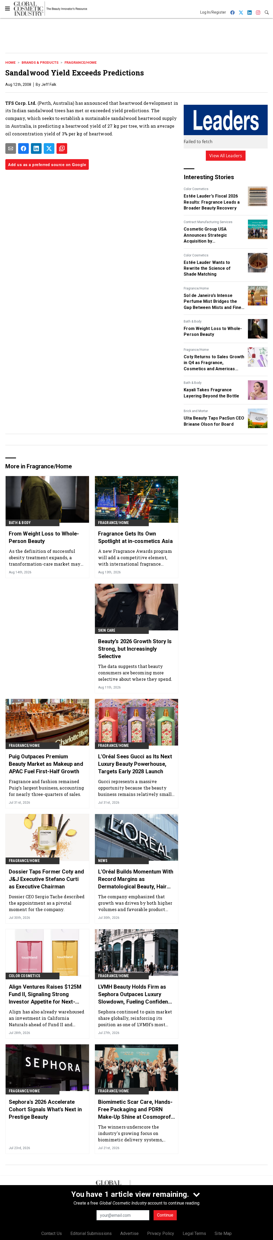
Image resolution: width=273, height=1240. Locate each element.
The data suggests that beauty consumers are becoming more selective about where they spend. (135, 672)
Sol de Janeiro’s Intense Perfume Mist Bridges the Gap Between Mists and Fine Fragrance (212, 302)
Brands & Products (40, 63)
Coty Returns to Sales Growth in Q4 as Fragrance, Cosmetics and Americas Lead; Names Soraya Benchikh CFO (214, 363)
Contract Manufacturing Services (208, 222)
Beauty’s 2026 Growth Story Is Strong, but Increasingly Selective (135, 648)
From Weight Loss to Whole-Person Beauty (213, 331)
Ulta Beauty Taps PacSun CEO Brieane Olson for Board (214, 421)
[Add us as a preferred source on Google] (62, 148)
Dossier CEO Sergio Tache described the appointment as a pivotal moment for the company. (47, 903)
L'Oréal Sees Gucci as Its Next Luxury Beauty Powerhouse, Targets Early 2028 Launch (135, 764)
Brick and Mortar (196, 411)
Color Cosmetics (196, 189)
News (103, 861)
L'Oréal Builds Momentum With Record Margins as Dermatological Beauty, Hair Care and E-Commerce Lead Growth (136, 879)
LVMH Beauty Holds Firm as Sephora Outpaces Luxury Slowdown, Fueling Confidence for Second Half (136, 994)
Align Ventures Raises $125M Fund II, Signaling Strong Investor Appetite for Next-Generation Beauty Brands (45, 994)
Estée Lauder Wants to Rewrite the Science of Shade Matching (207, 268)
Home (10, 63)
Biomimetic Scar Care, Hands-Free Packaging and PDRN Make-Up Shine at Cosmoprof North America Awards (135, 1110)
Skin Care (106, 630)
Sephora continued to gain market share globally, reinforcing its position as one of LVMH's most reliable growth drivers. (135, 1018)
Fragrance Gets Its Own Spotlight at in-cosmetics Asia (135, 537)
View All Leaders (225, 156)
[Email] (10, 148)
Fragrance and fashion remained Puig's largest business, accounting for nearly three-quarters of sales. (46, 788)
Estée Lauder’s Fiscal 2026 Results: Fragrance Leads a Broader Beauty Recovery (212, 202)
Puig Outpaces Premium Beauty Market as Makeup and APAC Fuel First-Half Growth (46, 764)
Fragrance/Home (81, 63)
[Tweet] (49, 148)
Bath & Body (193, 321)
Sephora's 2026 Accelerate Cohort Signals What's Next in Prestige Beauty (45, 1109)
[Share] (23, 148)
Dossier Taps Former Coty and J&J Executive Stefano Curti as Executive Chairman (46, 879)
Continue (165, 1215)
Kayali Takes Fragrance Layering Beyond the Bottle (211, 392)
